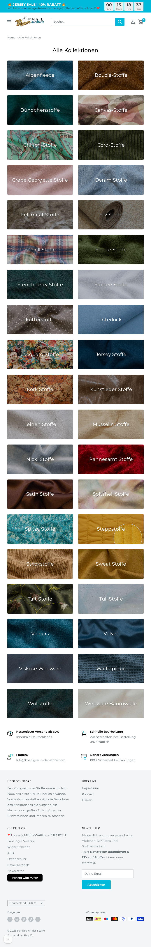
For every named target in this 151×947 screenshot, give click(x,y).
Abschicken (96, 884)
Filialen (87, 800)
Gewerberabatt (18, 865)
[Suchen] (119, 22)
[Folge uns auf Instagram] (17, 919)
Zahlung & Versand (21, 841)
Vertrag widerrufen (25, 877)
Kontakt (88, 794)
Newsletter (15, 871)
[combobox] (83, 22)
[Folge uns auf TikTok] (31, 919)
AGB (10, 853)
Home (11, 37)
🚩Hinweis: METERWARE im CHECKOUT (36, 835)
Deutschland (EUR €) (23, 903)
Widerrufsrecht (18, 847)
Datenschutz (17, 859)
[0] (140, 22)
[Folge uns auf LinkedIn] (38, 919)
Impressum (90, 788)
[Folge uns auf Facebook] (10, 919)
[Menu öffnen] (9, 21)
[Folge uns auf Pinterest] (24, 919)
